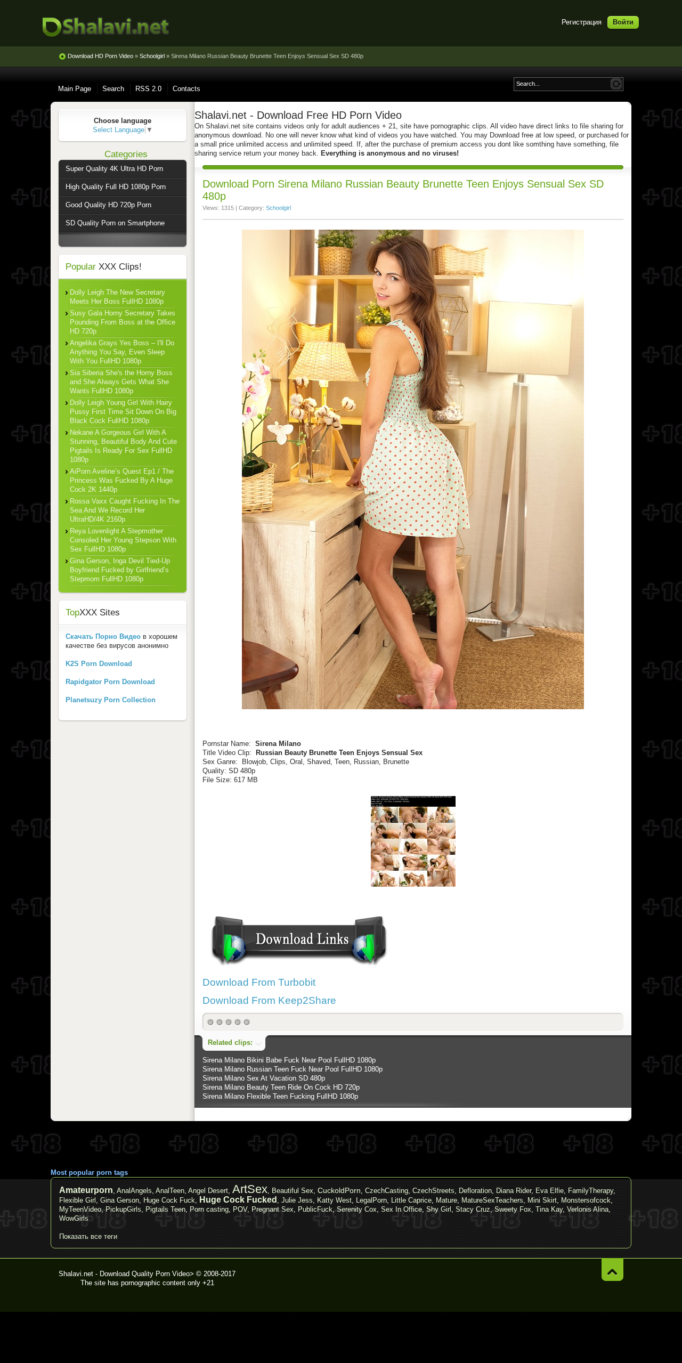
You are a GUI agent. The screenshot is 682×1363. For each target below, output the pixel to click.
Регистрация (582, 22)
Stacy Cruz (473, 1209)
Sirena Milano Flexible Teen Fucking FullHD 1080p (280, 1096)
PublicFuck (315, 1209)
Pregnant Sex (272, 1209)
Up (612, 1269)
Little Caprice (411, 1200)
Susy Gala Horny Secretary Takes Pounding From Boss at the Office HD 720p (122, 322)
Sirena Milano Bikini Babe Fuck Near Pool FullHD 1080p (289, 1060)
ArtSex (249, 1189)
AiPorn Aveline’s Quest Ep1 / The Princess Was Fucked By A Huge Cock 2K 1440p (122, 480)
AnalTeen (170, 1191)
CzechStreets (433, 1191)
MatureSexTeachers (492, 1200)
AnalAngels (134, 1191)
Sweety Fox (512, 1209)
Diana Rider (513, 1191)
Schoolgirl (278, 208)
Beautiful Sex (292, 1191)
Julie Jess (297, 1200)
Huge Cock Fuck (169, 1200)
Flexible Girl (77, 1200)
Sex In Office (401, 1209)
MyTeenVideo (80, 1209)
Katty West (334, 1200)
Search (113, 89)
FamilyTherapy (590, 1191)
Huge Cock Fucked (238, 1199)
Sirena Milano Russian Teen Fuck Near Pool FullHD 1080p (292, 1069)
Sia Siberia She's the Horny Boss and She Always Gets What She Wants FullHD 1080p (121, 382)
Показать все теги (88, 1236)
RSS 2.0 (148, 89)
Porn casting (209, 1209)
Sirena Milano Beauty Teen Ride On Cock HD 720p (281, 1087)
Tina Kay (549, 1209)
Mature (446, 1200)
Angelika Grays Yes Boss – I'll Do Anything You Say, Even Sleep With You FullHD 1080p (122, 352)
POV (240, 1209)
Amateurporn (86, 1190)
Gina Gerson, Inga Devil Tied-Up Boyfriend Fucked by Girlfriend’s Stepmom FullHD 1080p (120, 570)
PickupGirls (123, 1209)
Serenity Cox (357, 1209)
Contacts (186, 89)
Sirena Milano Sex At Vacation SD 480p (263, 1078)
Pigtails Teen (165, 1209)
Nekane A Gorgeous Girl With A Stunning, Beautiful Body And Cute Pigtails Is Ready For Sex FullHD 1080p (123, 446)
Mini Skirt (542, 1200)
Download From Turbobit (258, 982)
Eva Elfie (549, 1191)
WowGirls (73, 1218)
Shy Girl (438, 1209)
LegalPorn (371, 1200)
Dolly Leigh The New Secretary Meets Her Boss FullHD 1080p (117, 296)
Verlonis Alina (587, 1209)
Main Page (74, 89)
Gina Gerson (119, 1200)
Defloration (475, 1191)
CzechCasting (386, 1191)
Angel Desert (208, 1191)
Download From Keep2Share (269, 1000)
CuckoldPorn (339, 1190)
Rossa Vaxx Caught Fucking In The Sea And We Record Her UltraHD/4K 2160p (125, 510)
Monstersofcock (586, 1200)
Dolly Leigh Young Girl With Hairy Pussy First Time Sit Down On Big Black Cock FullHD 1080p (123, 412)
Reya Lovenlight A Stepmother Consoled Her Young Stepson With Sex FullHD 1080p (123, 540)
